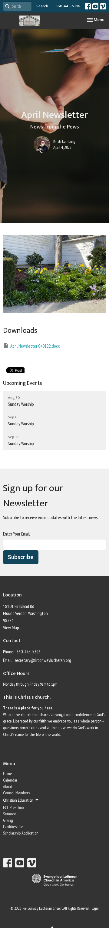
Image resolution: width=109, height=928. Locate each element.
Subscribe (21, 557)
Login (95, 908)
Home (7, 773)
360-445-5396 (68, 6)
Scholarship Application (20, 833)
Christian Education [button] (18, 800)
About (7, 786)
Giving (8, 820)
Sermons (9, 814)
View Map (11, 628)
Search (42, 6)
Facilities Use (13, 826)
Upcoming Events (22, 383)
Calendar (10, 780)
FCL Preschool (14, 807)
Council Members (16, 793)
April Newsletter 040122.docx (35, 346)
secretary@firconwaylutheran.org (43, 660)
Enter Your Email (16, 534)
